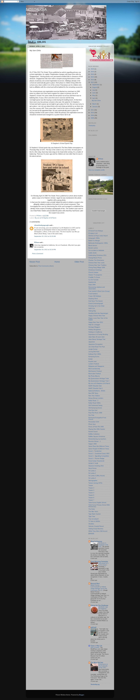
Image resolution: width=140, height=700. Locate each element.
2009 (92, 115)
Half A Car (91, 308)
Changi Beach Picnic (95, 258)
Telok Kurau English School (97, 502)
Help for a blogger (94, 324)
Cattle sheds (92, 253)
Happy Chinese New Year (96, 315)
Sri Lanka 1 (92, 471)
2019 (92, 69)
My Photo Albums (94, 376)
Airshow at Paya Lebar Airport (98, 235)
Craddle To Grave (94, 277)
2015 (92, 74)
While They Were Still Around (97, 531)
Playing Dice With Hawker (96, 429)
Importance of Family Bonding (98, 334)
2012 (92, 82)
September (96, 84)
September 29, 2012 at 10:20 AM (45, 236)
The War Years (93, 511)
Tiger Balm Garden (94, 514)
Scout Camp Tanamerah (96, 461)
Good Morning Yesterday (99, 561)
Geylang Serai (93, 298)
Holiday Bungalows (94, 329)
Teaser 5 (91, 495)
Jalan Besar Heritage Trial (96, 339)
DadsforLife (92, 282)
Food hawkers (93, 293)
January (95, 106)
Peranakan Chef (93, 422)
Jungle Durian (92, 349)
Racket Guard (92, 431)
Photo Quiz (92, 424)
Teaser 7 (91, 500)
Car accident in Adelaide (96, 250)
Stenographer (92, 480)
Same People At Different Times (98, 449)
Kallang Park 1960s (94, 354)
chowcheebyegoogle (41, 225)
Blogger (81, 695)
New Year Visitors (94, 395)
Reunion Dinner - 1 (94, 441)
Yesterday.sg (95, 684)
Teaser (90, 485)
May (94, 95)
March (94, 104)
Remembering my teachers (97, 439)
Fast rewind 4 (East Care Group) (99, 291)
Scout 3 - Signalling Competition (98, 456)
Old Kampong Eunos (95, 408)
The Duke (91, 509)
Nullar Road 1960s (94, 403)
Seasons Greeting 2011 (96, 466)
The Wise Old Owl (97, 662)
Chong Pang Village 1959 (96, 267)
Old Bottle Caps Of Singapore (103, 608)
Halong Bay (92, 311)
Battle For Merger (94, 240)
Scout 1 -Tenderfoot (94, 451)
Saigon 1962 (92, 444)
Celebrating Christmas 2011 (97, 255)
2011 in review (95, 647)
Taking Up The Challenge (99, 605)
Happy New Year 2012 (95, 322)
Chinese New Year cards (96, 262)
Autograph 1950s (94, 238)
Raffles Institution (94, 434)
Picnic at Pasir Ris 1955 (96, 426)
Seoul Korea (92, 468)
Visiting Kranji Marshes (95, 528)
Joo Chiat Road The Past (96, 346)
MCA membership (94, 368)
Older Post (79, 262)
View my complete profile (96, 170)
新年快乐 (91, 533)
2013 (92, 79)
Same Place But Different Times (98, 446)
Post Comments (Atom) (46, 266)
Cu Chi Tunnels (93, 280)
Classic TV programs (95, 275)
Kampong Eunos (93, 356)
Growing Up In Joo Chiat (96, 306)
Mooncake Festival (94, 373)
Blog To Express (96, 541)
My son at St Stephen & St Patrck (45, 218)
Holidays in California (95, 332)
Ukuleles (91, 524)
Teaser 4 (91, 492)
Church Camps (93, 272)
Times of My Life (96, 646)
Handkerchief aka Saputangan (98, 313)
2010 (92, 112)
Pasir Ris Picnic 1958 (95, 413)
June (94, 93)
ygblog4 (93, 627)
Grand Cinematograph (95, 303)
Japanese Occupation (95, 344)
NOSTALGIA (36, 9)
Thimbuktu (91, 125)
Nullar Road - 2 (93, 400)
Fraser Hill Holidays (94, 296)
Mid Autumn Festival (95, 371)
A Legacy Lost (93, 233)
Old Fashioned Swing (95, 405)
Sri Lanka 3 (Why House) (96, 475)
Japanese (91, 342)
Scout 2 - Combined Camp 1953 (98, 453)
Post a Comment (37, 253)
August (94, 87)
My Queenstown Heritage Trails (98, 378)
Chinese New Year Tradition (97, 265)
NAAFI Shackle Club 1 (95, 388)
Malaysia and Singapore (96, 366)
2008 (92, 118)
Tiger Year (91, 516)
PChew (36, 242)
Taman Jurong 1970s (95, 483)
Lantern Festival (93, 364)
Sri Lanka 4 (92, 478)
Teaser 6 (91, 497)
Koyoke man (92, 361)
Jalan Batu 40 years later (96, 337)
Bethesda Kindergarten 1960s (98, 243)
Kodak (90, 359)
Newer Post (35, 262)
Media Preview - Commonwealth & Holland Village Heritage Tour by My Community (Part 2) (99, 587)
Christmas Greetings (95, 270)
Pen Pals (91, 415)
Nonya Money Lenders (95, 398)
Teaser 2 (91, 488)
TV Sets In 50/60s (94, 521)
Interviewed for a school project (103, 564)
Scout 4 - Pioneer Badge (96, 458)
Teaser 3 (91, 490)
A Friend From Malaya (95, 231)
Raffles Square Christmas (96, 436)
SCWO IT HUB (93, 463)
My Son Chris (96, 100)
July (93, 90)
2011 (92, 110)
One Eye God (92, 410)
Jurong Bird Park (93, 351)
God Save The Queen (95, 301)
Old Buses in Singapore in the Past (103, 544)
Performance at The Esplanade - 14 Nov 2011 (103, 665)
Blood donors (92, 245)
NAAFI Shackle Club (95, 386)
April (94, 98)
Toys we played (93, 519)
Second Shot (95, 583)
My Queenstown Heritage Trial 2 (98, 381)
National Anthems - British (96, 391)
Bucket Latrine (93, 248)
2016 (92, 71)
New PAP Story (93, 393)
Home (57, 262)
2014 (92, 77)
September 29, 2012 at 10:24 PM (45, 249)
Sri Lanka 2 (92, 473)
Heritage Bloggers (94, 327)
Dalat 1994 (92, 284)
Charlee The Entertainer (96, 260)
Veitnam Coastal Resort (96, 526)
